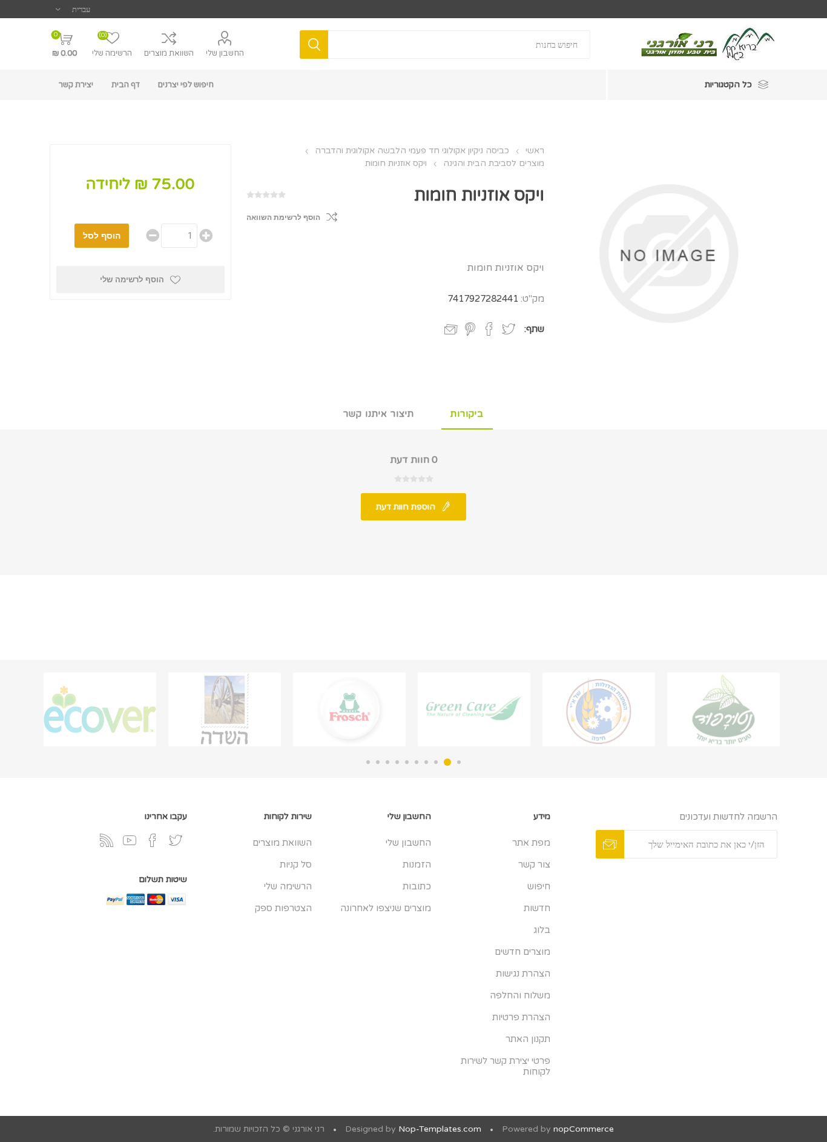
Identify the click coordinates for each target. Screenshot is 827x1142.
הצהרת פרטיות (521, 1017)
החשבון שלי (225, 53)
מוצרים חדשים (522, 951)
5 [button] (416, 762)
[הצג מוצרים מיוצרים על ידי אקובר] (100, 709)
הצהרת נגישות (523, 973)
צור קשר (534, 864)
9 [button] (378, 762)
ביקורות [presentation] (467, 413)
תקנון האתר (528, 1039)
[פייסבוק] (152, 840)
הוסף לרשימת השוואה (283, 217)
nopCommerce (583, 1129)
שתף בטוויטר (508, 329)
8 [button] (387, 762)
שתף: (534, 329)
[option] (723, 709)
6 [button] (407, 762)
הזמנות (417, 864)
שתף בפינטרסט (470, 329)
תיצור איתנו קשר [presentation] (378, 413)
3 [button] (436, 762)
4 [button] (426, 762)
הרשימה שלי (288, 886)
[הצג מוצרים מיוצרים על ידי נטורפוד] (723, 709)
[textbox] (459, 44)
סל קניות (296, 864)
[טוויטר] (175, 840)
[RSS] (106, 840)
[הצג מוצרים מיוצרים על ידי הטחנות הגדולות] (598, 709)
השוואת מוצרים (169, 53)
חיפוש (538, 886)
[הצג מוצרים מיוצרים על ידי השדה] (224, 709)
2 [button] (447, 762)
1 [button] (459, 762)
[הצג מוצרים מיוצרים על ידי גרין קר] (474, 709)
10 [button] (368, 762)
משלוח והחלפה (520, 995)
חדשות (537, 908)
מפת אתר (531, 842)
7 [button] (397, 762)
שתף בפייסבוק (489, 329)
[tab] (467, 414)
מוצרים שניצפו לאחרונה (385, 908)
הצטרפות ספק (283, 908)
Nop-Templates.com (439, 1129)
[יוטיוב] (129, 840)
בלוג (541, 930)
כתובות (417, 886)
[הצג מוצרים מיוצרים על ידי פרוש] (349, 709)
